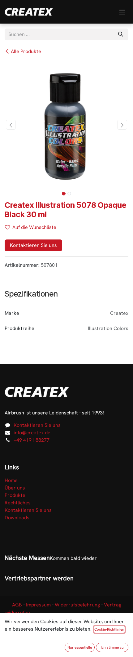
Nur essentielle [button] (79, 647)
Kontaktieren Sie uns (33, 245)
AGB (17, 604)
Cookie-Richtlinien (109, 629)
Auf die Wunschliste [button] (34, 227)
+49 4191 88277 (31, 440)
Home (11, 480)
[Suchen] (120, 34)
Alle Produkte (26, 51)
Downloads (17, 517)
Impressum (38, 604)
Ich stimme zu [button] (112, 647)
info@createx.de (32, 432)
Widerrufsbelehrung (77, 604)
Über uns (15, 488)
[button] (11, 125)
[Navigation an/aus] (122, 11)
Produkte (15, 495)
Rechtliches (18, 502)
